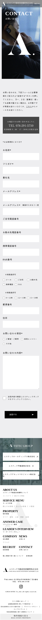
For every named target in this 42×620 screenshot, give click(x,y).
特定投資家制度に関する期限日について (19, 612)
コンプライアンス (19, 609)
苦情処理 (29, 556)
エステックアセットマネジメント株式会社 (19, 475)
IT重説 (31, 506)
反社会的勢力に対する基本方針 (10, 606)
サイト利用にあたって (19, 601)
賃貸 (22, 517)
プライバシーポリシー (31, 606)
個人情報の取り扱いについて (13, 556)
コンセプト (7, 496)
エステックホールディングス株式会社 (19, 457)
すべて (5, 517)
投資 (27, 517)
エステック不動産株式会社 (19, 466)
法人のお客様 (21, 506)
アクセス (6, 542)
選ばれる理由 (19, 496)
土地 (16, 517)
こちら (29, 107)
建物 (11, 517)
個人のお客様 (8, 506)
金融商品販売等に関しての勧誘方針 (19, 604)
